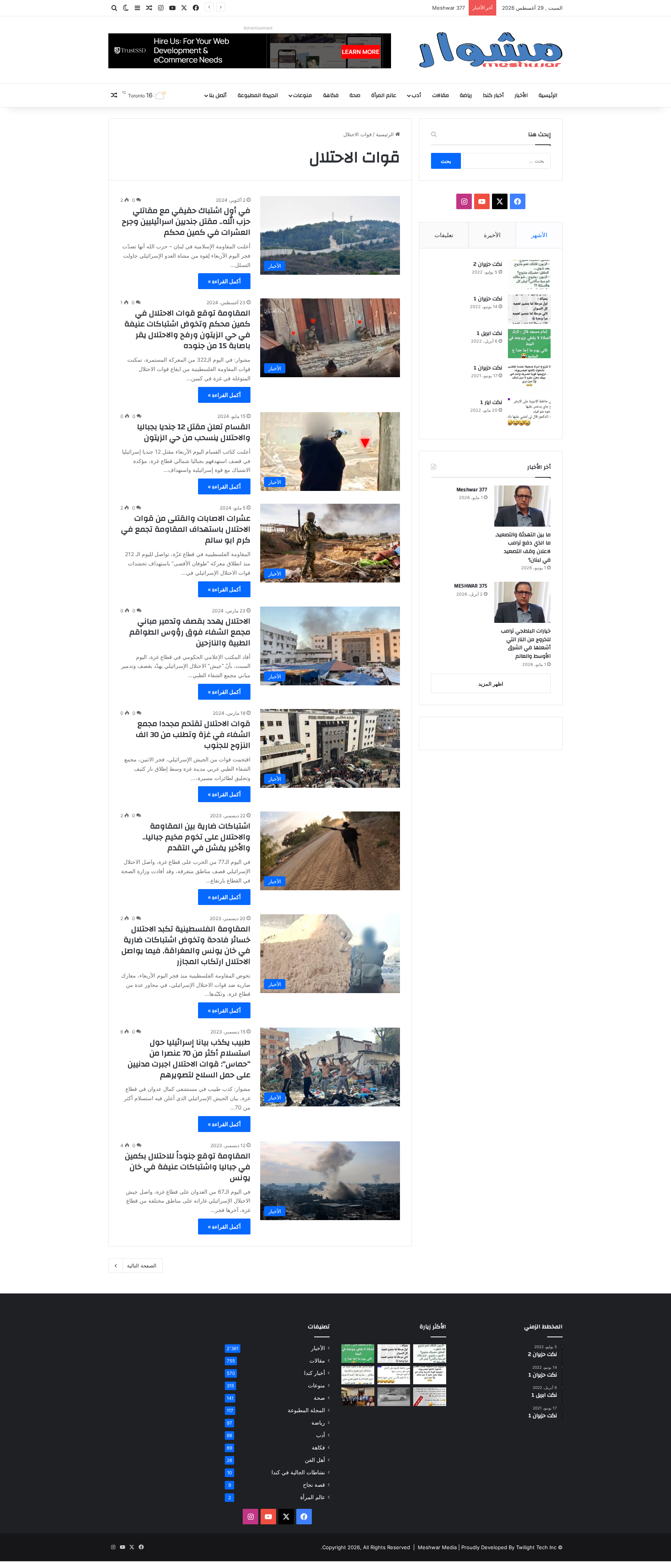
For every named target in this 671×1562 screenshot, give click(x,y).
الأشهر (539, 235)
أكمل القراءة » (224, 281)
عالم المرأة (383, 95)
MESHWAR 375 (470, 586)
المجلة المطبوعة (306, 1410)
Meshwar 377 (448, 8)
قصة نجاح (314, 1485)
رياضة (466, 95)
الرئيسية (548, 95)
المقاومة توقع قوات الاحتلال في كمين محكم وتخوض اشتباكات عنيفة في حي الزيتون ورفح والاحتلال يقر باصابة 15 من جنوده (187, 329)
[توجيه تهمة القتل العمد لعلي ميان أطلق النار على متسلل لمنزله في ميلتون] (393, 1396)
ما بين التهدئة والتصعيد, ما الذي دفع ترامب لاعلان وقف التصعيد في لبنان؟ (523, 547)
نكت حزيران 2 (487, 264)
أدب (416, 95)
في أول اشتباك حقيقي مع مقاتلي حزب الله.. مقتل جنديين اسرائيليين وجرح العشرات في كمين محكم (186, 221)
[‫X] (500, 201)
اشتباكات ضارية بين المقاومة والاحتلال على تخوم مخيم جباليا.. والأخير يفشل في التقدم (196, 837)
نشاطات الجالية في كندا (298, 1472)
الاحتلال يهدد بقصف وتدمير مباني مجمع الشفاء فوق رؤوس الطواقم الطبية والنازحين (189, 632)
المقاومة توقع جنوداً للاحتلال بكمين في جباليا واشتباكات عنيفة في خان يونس (187, 1167)
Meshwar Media (437, 1547)
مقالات (440, 95)
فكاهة (331, 95)
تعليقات (444, 235)
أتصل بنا (217, 95)
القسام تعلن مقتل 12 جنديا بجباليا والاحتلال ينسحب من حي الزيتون (193, 432)
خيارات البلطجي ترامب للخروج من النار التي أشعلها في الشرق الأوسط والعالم (526, 643)
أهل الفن (315, 1460)
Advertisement (258, 28)
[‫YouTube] (482, 201)
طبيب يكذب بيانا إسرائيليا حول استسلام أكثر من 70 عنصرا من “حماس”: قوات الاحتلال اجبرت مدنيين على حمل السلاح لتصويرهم (189, 1058)
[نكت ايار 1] (529, 412)
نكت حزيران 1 (488, 299)
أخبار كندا (493, 95)
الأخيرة (492, 235)
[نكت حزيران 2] (529, 274)
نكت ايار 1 (491, 402)
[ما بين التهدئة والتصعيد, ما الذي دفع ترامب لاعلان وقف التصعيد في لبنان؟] (522, 506)
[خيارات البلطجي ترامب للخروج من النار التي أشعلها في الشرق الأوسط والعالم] (522, 602)
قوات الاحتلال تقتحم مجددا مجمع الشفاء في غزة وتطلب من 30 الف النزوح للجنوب (193, 734)
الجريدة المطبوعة (258, 95)
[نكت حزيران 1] (529, 309)
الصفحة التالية (141, 1265)
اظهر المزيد (490, 684)
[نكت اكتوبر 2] (429, 1396)
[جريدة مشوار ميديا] (491, 50)
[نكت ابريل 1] (529, 343)
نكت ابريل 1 (489, 333)
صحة (354, 95)
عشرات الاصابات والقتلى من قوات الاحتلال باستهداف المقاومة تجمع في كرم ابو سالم (185, 529)
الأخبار (521, 95)
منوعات (302, 95)
